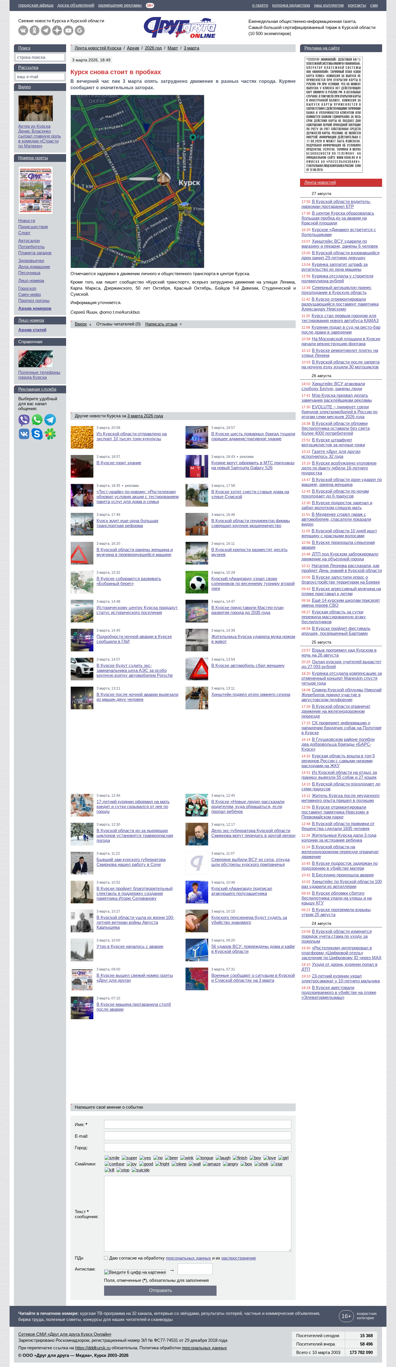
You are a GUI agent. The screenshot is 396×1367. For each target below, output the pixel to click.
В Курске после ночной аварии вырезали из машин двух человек (137, 697)
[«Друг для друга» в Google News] (80, 30)
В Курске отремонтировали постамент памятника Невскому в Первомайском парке (335, 812)
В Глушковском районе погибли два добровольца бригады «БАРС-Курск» (338, 744)
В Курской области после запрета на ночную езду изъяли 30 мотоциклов (340, 364)
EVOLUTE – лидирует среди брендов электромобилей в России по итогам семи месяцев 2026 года (339, 411)
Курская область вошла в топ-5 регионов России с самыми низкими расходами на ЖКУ (338, 760)
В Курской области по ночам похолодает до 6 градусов (335, 493)
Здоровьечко (31, 260)
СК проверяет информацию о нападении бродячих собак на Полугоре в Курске (341, 727)
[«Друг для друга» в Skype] (37, 434)
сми (374, 5)
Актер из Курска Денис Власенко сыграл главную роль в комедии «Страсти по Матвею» (39, 136)
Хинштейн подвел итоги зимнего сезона (250, 694)
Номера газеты (33, 157)
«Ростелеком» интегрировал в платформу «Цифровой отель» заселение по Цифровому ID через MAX (341, 952)
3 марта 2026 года (145, 415)
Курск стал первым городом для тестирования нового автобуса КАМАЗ (340, 318)
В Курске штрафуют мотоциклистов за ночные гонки (333, 442)
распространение (238, 1257)
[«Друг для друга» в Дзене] (57, 30)
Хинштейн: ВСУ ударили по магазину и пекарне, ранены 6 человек (339, 243)
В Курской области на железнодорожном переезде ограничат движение (340, 851)
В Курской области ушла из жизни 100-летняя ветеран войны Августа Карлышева (135, 922)
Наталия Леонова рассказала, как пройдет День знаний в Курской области (341, 568)
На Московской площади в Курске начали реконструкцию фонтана (340, 341)
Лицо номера (31, 280)
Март (173, 47)
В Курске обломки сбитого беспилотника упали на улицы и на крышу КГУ (336, 898)
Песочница (29, 272)
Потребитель (31, 246)
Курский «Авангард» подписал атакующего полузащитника (241, 891)
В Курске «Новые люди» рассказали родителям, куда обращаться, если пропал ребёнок (247, 806)
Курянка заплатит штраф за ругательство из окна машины (334, 267)
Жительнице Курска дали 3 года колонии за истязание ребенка (338, 838)
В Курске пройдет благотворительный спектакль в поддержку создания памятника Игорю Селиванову (134, 893)
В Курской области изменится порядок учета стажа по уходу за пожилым (336, 936)
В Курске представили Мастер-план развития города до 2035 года (247, 610)
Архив (133, 47)
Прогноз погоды (34, 300)
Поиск (24, 47)
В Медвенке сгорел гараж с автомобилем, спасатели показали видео (336, 519)
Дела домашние (34, 266)
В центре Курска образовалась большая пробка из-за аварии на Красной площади (337, 218)
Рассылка (28, 67)
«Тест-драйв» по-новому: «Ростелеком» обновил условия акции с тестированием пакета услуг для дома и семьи (138, 496)
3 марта (191, 47)
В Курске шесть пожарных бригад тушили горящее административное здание (253, 436)
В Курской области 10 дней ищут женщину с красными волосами (339, 533)
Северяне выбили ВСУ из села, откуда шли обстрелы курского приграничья (250, 862)
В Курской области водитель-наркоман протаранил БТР (336, 204)
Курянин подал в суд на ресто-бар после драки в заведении (340, 330)
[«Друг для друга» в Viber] (24, 420)
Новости (26, 220)
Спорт (24, 232)
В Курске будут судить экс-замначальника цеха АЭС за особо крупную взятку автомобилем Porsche (135, 670)
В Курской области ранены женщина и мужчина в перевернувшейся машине (135, 552)
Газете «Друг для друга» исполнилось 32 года (331, 454)
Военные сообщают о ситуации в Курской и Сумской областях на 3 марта (253, 978)
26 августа (321, 375)
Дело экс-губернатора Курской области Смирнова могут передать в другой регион (253, 833)
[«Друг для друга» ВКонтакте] (23, 30)
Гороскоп (27, 288)
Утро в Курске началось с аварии (130, 946)
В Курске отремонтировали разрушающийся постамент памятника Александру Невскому (340, 304)
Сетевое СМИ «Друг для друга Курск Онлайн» (64, 1334)
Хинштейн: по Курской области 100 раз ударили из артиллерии (341, 884)
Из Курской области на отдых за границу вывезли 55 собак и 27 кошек (339, 775)
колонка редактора (291, 5)
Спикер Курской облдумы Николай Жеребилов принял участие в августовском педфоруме (341, 694)
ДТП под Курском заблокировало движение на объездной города (339, 556)
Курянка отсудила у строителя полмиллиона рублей (337, 278)
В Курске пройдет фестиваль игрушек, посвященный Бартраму (335, 631)
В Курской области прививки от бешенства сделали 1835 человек (338, 826)
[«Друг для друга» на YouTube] (68, 30)
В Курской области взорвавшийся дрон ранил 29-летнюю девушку (340, 255)
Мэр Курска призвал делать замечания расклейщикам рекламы (336, 398)
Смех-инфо (29, 294)
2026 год (153, 47)
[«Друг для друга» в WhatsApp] (37, 420)
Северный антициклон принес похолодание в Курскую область (336, 290)
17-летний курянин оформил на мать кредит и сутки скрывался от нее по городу (133, 806)
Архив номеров (34, 308)
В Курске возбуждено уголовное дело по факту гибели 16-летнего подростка (339, 467)
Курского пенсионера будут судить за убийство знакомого (249, 920)
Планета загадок (35, 252)
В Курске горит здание (119, 462)
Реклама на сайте (322, 47)
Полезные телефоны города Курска (39, 375)
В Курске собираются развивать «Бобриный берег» (129, 581)
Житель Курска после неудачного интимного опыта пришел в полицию (340, 798)
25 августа (321, 642)
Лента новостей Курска (98, 47)
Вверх (81, 323)
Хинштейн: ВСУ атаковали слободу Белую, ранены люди (333, 386)
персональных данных (188, 1257)
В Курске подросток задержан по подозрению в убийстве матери (339, 866)
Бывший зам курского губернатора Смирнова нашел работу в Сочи (131, 862)
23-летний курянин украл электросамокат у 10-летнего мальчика (340, 978)
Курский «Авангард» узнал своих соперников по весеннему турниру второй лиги (253, 583)
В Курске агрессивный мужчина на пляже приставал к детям (341, 591)
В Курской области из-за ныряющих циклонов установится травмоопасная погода (135, 835)
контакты (357, 5)
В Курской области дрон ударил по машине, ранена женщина (341, 482)
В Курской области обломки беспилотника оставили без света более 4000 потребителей (335, 428)
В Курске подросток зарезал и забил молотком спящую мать (336, 505)
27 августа (321, 193)
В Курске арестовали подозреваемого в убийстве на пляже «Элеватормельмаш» (338, 992)
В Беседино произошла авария (343, 874)
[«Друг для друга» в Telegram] (46, 30)
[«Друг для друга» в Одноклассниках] (34, 30)
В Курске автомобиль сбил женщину (248, 665)
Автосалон (29, 240)
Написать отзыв (161, 323)
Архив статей (32, 329)
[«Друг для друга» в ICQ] (50, 434)
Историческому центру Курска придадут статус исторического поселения (137, 610)
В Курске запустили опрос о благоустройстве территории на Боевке (340, 579)
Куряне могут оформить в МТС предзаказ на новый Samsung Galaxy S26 (253, 465)
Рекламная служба (37, 389)
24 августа (321, 923)
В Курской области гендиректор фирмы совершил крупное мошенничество (250, 523)
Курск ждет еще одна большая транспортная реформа (127, 523)
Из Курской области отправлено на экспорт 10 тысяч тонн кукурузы (132, 436)
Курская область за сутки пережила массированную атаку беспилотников (333, 616)
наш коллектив (329, 5)
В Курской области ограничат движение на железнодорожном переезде (335, 711)
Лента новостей (320, 182)
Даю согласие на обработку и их (182, 1257)
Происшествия (33, 226)
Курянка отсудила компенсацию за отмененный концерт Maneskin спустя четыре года (341, 678)
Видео (24, 86)
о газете (260, 5)
